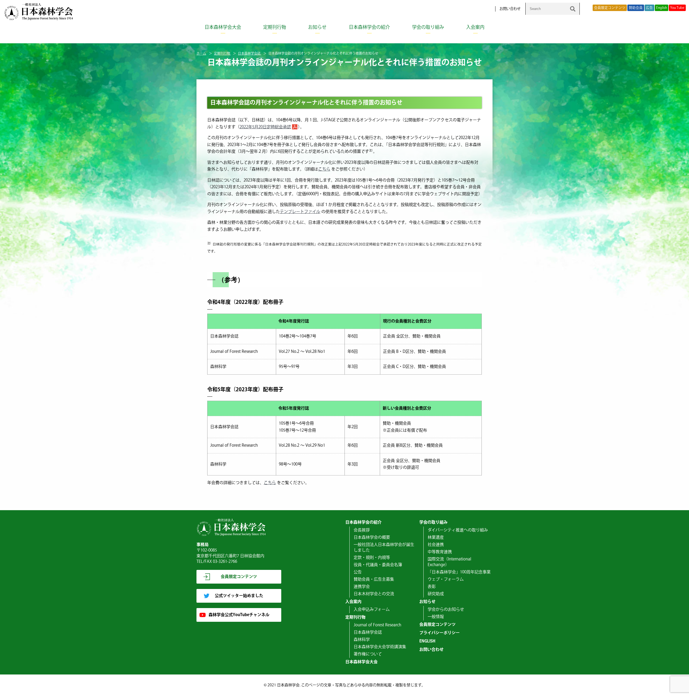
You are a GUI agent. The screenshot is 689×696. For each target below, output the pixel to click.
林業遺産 (436, 537)
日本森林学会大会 (223, 27)
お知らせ (317, 27)
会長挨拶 (362, 530)
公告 (358, 572)
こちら (324, 169)
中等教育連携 (440, 552)
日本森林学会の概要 (372, 537)
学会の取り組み (428, 27)
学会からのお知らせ (446, 609)
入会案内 (475, 27)
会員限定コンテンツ (609, 7)
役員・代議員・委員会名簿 (378, 565)
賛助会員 (636, 7)
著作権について (368, 654)
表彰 (432, 587)
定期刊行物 (274, 27)
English (661, 7)
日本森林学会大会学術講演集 (380, 647)
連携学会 (362, 587)
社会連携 (436, 545)
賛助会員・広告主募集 (374, 579)
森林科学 (362, 639)
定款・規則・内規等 (372, 557)
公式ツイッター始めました (239, 596)
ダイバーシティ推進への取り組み (458, 530)
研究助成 (436, 594)
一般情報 (436, 617)
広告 (649, 7)
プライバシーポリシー (439, 633)
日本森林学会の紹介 (369, 27)
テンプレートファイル (300, 212)
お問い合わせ (510, 9)
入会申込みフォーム (372, 609)
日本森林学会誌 (249, 53)
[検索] (572, 9)
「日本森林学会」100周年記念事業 (459, 572)
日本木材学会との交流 (374, 594)
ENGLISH (427, 641)
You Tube (677, 7)
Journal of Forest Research (377, 625)
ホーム (201, 53)
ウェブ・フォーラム (446, 579)
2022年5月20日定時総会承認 (265, 127)
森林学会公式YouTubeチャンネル (239, 615)
